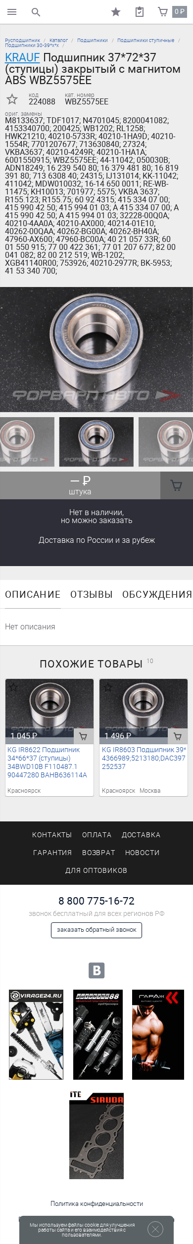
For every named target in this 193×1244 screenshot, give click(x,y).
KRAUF (22, 57)
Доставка (97, 540)
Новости (142, 853)
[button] (90, 400)
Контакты (52, 835)
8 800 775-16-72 (96, 901)
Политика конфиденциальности (96, 1203)
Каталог (58, 40)
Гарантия (53, 853)
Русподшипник (22, 40)
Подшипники (92, 40)
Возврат (99, 853)
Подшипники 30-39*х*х (32, 45)
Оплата (97, 835)
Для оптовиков (96, 870)
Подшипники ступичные (145, 40)
